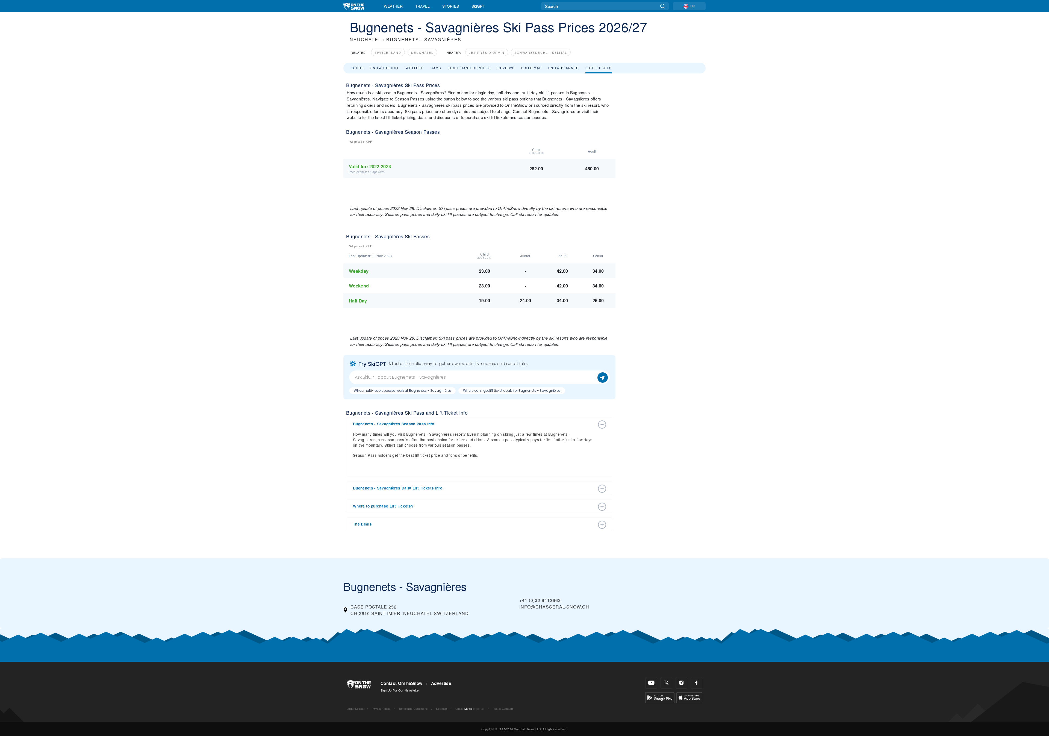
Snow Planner (563, 68)
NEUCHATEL (365, 39)
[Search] (662, 6)
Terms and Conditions (413, 709)
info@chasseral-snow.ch (554, 607)
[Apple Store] (689, 697)
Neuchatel (422, 53)
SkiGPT (478, 6)
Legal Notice (355, 709)
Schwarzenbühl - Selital (540, 53)
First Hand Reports (469, 68)
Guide (358, 68)
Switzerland (388, 53)
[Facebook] (696, 683)
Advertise (441, 683)
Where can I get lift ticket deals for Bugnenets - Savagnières (512, 390)
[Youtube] (651, 683)
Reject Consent (503, 709)
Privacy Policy (381, 709)
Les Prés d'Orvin (487, 53)
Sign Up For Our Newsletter (400, 690)
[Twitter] (666, 683)
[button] (474, 424)
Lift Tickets (598, 68)
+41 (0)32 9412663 (540, 600)
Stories (450, 6)
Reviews (506, 68)
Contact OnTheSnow (401, 683)
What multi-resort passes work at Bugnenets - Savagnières (402, 390)
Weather (393, 6)
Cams (436, 68)
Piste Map (531, 68)
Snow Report (384, 68)
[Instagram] (681, 683)
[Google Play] (659, 697)
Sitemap (441, 709)
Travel (422, 6)
